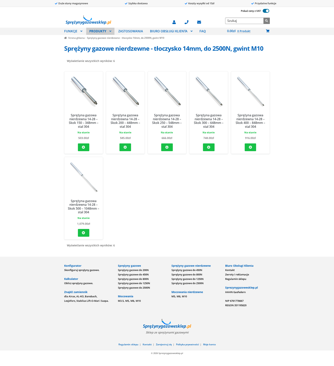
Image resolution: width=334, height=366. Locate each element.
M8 (132, 301)
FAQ (202, 31)
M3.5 (121, 301)
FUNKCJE (70, 31)
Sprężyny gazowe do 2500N (134, 287)
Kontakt (230, 270)
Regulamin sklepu (235, 279)
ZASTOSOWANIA (130, 31)
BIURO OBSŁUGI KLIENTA (168, 31)
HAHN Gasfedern (235, 292)
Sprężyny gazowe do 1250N (134, 283)
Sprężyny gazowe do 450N (133, 274)
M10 (138, 301)
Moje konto (209, 344)
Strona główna (76, 37)
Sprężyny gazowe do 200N (133, 270)
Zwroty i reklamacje (237, 274)
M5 (127, 301)
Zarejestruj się (164, 344)
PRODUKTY (97, 31)
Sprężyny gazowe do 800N (133, 279)
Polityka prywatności (187, 344)
